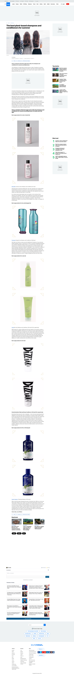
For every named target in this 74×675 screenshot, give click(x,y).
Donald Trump (41, 633)
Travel (34, 4)
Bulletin (21, 651)
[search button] (35, 1)
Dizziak (13, 412)
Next (37, 4)
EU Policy (25, 4)
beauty (19, 533)
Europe (17, 4)
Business (30, 4)
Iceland (35, 633)
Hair (24, 533)
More (30, 648)
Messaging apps (23, 658)
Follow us (21, 655)
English (7, 1)
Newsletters (41, 655)
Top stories (56, 66)
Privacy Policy (31, 655)
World (21, 4)
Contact (30, 658)
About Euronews (31, 650)
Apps (21, 657)
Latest (13, 4)
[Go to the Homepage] (8, 4)
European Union (28, 633)
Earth (45, 4)
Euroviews (53, 4)
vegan (14, 533)
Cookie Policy (31, 654)
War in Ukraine (43, 631)
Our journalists (14, 665)
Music (34, 638)
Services (21, 648)
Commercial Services (32, 651)
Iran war (39, 638)
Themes (13, 648)
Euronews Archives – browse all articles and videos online (15, 668)
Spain (48, 633)
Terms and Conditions (32, 653)
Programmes (14, 664)
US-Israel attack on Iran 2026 (33, 631)
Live (21, 650)
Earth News (14, 525)
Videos (13, 662)
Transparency (31, 657)
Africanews (22, 661)
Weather (21, 653)
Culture (41, 4)
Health (48, 4)
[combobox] (40, 1)
